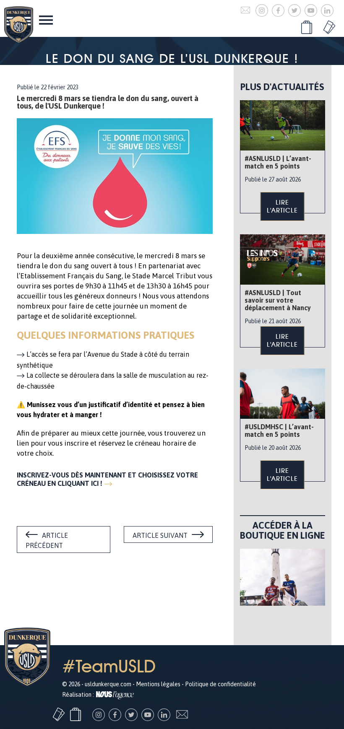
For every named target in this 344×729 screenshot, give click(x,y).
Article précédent (47, 540)
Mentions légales (158, 684)
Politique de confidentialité (220, 684)
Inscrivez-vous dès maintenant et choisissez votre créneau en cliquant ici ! (107, 479)
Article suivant (160, 535)
